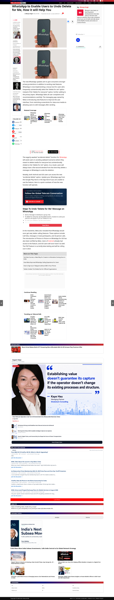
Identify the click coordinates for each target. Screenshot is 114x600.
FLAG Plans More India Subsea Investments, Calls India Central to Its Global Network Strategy (43, 548)
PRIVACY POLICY (99, 598)
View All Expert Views (57, 442)
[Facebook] (68, 21)
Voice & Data (70, 3)
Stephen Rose (16, 92)
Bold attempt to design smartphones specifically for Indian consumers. (16, 77)
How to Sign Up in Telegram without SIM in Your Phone (40, 266)
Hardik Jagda (16, 22)
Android (51, 241)
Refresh (14, 450)
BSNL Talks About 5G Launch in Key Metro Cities (26, 462)
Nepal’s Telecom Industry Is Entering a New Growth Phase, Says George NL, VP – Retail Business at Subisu (32, 562)
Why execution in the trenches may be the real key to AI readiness (16, 99)
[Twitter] (72, 21)
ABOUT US (72, 598)
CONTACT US (101, 3)
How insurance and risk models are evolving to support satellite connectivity (16, 52)
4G (73, 585)
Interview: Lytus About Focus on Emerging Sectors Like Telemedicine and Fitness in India (33, 577)
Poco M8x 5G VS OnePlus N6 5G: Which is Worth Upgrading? (29, 452)
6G (12, 585)
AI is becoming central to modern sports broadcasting (16, 28)
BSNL (43, 588)
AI (64, 3)
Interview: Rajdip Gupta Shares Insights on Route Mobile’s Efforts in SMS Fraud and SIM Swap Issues (79, 577)
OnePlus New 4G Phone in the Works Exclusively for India (29, 481)
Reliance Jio (14, 590)
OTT (94, 3)
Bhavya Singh (29, 13)
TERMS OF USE (91, 598)
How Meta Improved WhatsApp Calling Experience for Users (41, 262)
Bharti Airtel (14, 588)
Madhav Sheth (15, 68)
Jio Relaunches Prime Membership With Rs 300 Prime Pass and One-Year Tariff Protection (38, 471)
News (60, 3)
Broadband (79, 3)
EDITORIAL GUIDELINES (81, 598)
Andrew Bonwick (15, 41)
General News (76, 590)
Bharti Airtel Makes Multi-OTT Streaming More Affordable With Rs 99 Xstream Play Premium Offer (52, 347)
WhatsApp (63, 157)
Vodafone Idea (76, 588)
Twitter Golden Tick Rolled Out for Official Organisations (40, 269)
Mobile (90, 3)
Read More (45, 225)
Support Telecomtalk (17, 0)
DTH (85, 3)
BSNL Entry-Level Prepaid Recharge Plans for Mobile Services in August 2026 (34, 490)
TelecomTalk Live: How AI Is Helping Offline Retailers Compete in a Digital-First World (79, 562)
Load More (57, 499)
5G (42, 585)
